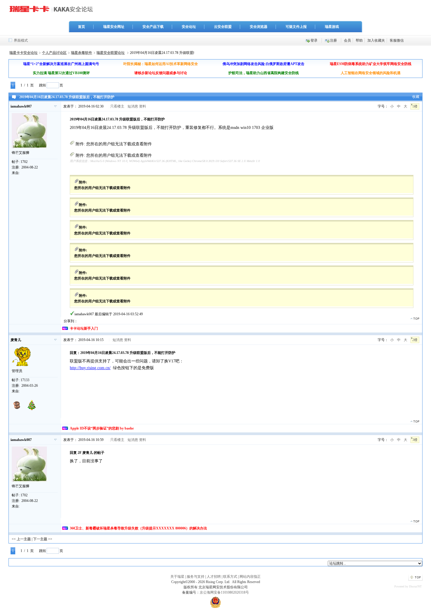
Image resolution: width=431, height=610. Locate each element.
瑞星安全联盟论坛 (110, 53)
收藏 (415, 97)
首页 (81, 27)
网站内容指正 (250, 577)
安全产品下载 (153, 27)
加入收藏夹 (376, 40)
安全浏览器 (258, 27)
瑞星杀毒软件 (81, 53)
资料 (142, 106)
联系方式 (230, 577)
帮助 (359, 40)
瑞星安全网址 (113, 27)
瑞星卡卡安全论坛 (23, 53)
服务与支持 (195, 577)
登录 (314, 40)
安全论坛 (189, 27)
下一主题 (40, 539)
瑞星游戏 (332, 27)
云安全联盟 (223, 27)
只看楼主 (117, 106)
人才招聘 (214, 577)
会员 (347, 40)
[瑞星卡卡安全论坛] (53, 11)
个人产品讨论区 (54, 53)
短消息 (133, 106)
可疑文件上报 (296, 27)
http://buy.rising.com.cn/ (90, 368)
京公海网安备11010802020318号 (224, 592)
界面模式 (21, 40)
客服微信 (397, 40)
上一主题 (24, 539)
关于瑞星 (177, 577)
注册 (333, 40)
